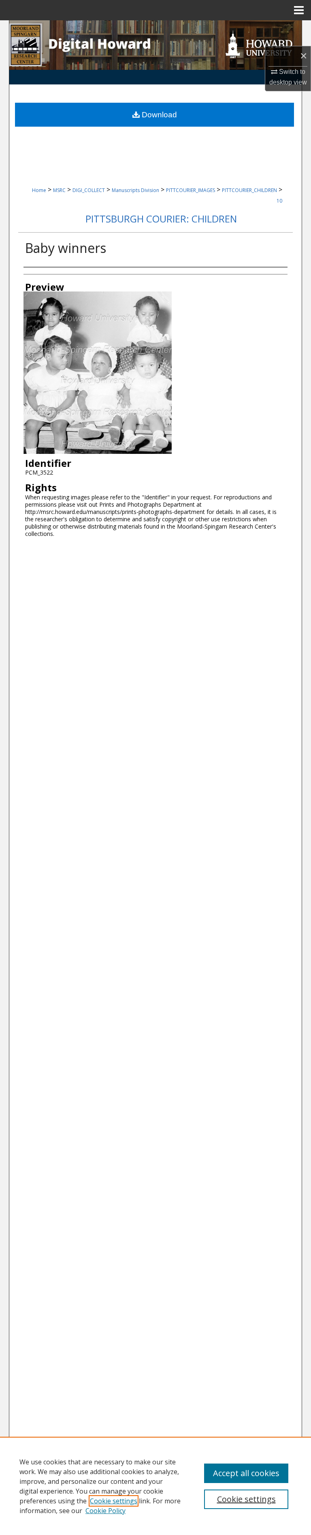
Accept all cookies (246, 1473)
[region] (155, 1486)
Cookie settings (113, 1500)
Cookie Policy (105, 1510)
